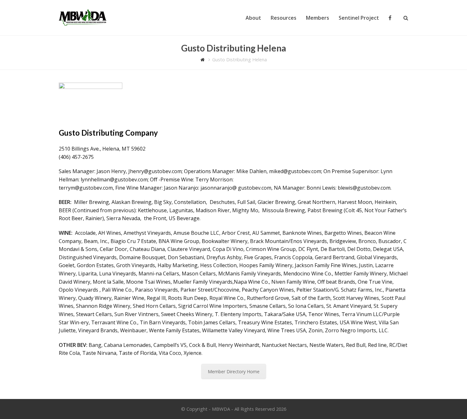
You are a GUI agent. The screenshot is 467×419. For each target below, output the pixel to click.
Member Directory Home (234, 371)
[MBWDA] (82, 17)
